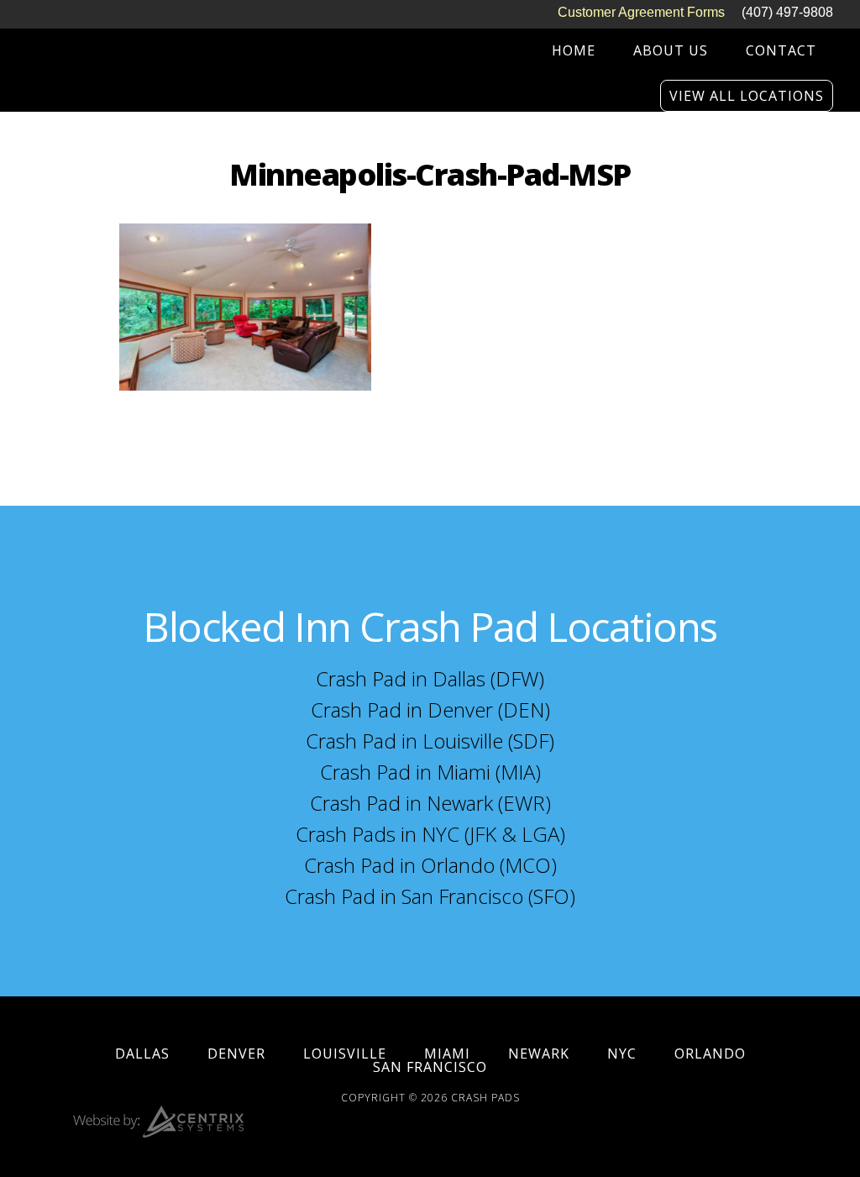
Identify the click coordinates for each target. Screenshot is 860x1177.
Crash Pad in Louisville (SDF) (430, 740)
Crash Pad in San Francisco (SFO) (430, 896)
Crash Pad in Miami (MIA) (430, 772)
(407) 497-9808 (787, 12)
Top (820, 1137)
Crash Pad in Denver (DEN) (430, 709)
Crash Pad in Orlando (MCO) (430, 865)
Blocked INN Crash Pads (140, 54)
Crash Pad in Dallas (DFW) (430, 678)
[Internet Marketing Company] (158, 1133)
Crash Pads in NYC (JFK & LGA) (430, 834)
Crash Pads (485, 1097)
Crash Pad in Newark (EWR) (430, 803)
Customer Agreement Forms (641, 12)
